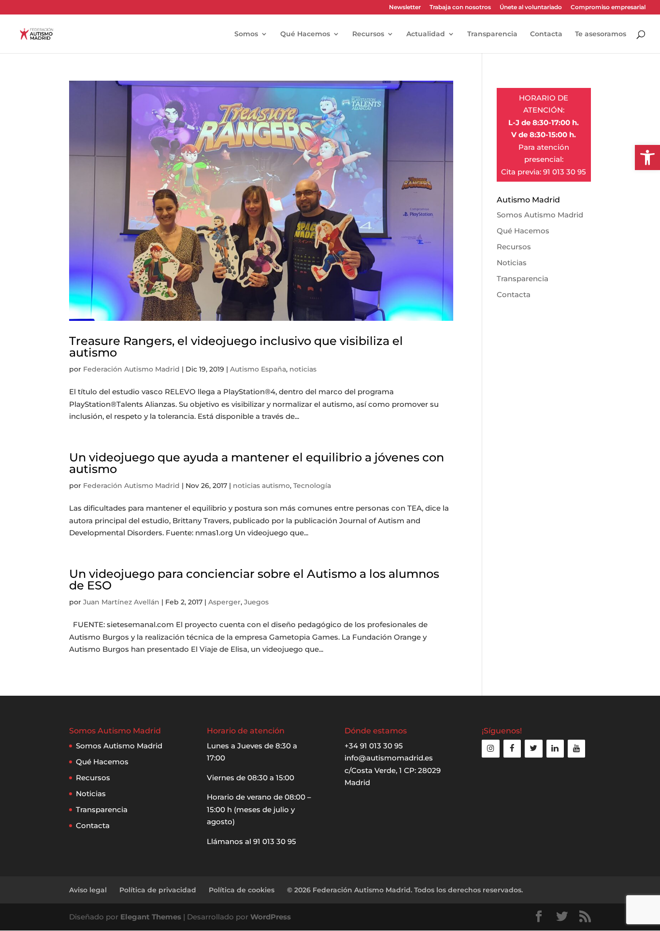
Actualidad (425, 34)
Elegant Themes (150, 916)
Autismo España (258, 369)
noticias (302, 369)
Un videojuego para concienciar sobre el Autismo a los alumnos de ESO (254, 579)
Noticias (512, 262)
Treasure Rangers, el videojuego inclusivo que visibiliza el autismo (236, 346)
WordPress (270, 916)
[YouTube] (576, 749)
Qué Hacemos (305, 34)
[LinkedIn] (555, 749)
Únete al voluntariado (531, 7)
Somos (246, 34)
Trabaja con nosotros (460, 7)
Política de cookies (241, 890)
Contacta (546, 34)
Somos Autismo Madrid (540, 214)
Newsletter (405, 7)
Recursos (368, 34)
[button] (647, 157)
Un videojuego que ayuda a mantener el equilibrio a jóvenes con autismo (256, 463)
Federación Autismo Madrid (131, 369)
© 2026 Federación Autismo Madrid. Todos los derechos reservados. (405, 890)
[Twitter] (533, 749)
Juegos (256, 602)
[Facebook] (512, 749)
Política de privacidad (157, 890)
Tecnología (312, 485)
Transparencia (492, 34)
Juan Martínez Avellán (121, 602)
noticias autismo (261, 485)
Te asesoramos (600, 34)
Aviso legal (88, 890)
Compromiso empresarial (608, 7)
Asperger (224, 602)
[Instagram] (490, 749)
